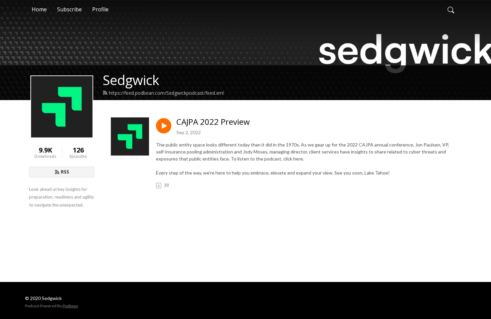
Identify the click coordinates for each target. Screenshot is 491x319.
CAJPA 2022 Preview (213, 122)
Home (39, 9)
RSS (65, 172)
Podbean (70, 305)
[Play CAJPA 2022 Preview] (163, 125)
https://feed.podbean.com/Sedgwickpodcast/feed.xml (166, 93)
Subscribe (69, 9)
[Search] (451, 9)
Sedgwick (131, 80)
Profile (100, 9)
